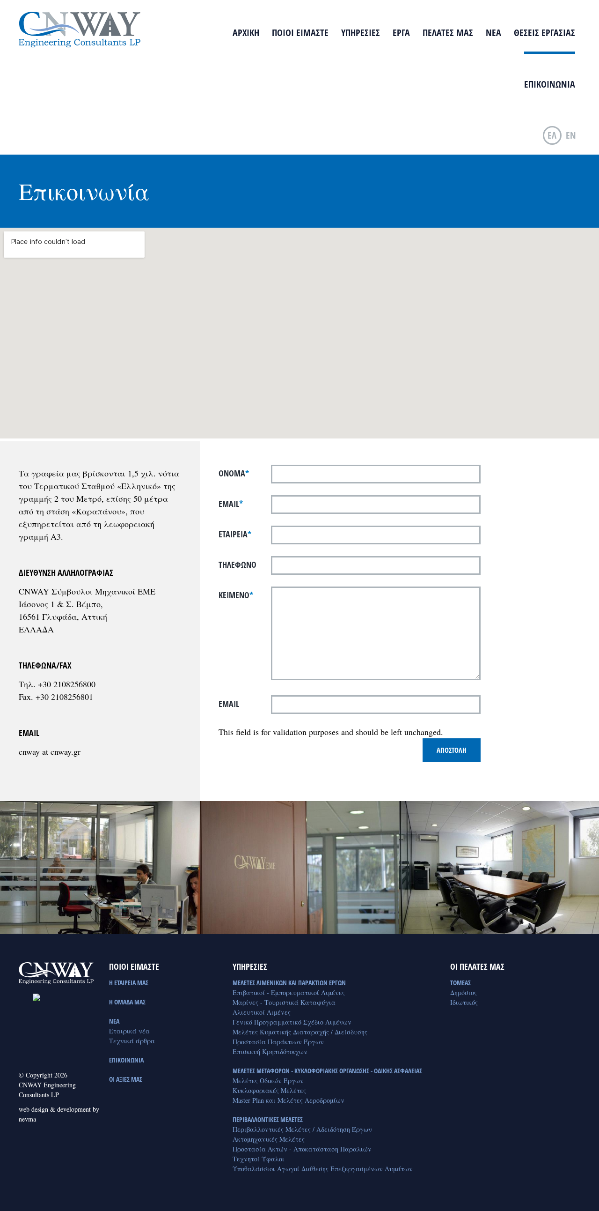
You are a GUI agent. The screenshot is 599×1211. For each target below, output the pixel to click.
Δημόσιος (463, 992)
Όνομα (234, 473)
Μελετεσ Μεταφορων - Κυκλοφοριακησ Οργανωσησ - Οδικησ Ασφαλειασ (327, 1070)
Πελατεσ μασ (448, 32)
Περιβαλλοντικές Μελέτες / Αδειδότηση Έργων (302, 1129)
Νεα (493, 32)
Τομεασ (460, 982)
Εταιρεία (235, 534)
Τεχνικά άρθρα (132, 1040)
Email (231, 503)
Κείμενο (236, 595)
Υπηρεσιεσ (360, 32)
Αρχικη (246, 32)
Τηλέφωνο (237, 564)
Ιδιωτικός (464, 1002)
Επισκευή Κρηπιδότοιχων (270, 1051)
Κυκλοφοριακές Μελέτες (269, 1090)
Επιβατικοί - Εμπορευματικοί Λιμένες (289, 992)
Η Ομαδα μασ (127, 1001)
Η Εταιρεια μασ (128, 982)
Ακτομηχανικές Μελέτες (269, 1139)
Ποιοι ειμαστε (300, 32)
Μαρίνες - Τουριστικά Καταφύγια (284, 1002)
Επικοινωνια (549, 84)
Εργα (401, 32)
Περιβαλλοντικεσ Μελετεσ (268, 1119)
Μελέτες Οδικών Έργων (268, 1080)
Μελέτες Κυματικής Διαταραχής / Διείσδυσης (300, 1031)
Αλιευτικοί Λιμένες (262, 1012)
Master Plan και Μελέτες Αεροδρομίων (288, 1100)
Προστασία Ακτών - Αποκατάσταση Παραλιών (302, 1148)
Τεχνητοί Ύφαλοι (259, 1158)
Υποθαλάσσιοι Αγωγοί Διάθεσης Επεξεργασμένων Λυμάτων (323, 1168)
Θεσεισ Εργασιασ (544, 32)
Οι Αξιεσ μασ (125, 1079)
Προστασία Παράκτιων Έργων (278, 1041)
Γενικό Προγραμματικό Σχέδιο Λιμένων (292, 1022)
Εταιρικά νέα (129, 1030)
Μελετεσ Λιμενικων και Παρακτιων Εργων (289, 982)
